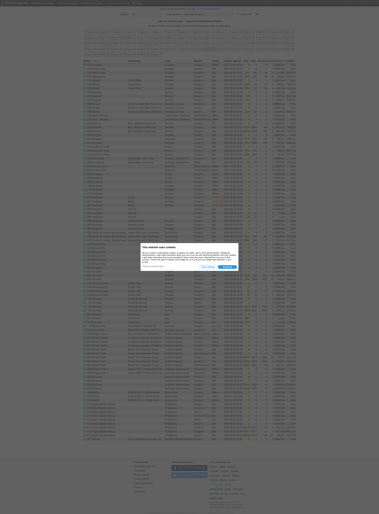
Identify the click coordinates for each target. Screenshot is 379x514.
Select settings (208, 267)
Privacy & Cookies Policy (153, 266)
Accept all (227, 267)
